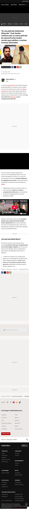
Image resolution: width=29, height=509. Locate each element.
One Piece (16, 23)
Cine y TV (15, 269)
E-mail (20, 67)
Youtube (13, 402)
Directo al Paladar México (7, 500)
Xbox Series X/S (23, 4)
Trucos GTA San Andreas (17, 396)
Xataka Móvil (4, 455)
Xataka (3, 453)
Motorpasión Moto (19, 474)
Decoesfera (4, 484)
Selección (14, 4)
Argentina (4, 414)
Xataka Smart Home (6, 459)
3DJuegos (17, 453)
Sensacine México (19, 496)
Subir (23, 445)
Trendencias (4, 482)
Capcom (4, 426)
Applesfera (4, 457)
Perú (3, 420)
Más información (16, 507)
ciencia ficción (11, 85)
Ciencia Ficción (24, 269)
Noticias (9, 269)
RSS (17, 402)
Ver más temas (6, 433)
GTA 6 (21, 23)
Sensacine (17, 463)
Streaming (4, 429)
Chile (16, 414)
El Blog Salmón (18, 482)
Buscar (27, 439)
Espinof (16, 465)
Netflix (4, 23)
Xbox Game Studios (6, 423)
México (17, 417)
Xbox (26, 23)
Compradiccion (5, 486)
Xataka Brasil (4, 496)
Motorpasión (17, 472)
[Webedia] (25, 1)
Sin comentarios (6, 67)
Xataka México (5, 494)
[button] (11, 79)
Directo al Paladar (5, 472)
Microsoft (17, 423)
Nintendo (10, 23)
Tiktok (20, 402)
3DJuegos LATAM (18, 494)
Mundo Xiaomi (5, 461)
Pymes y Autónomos (19, 484)
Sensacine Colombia (19, 498)
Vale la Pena (5, 4)
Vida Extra (17, 455)
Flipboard (18, 67)
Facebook (12, 67)
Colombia (4, 417)
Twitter (15, 67)
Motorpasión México (19, 500)
